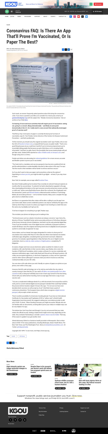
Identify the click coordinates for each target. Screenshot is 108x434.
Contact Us (62, 16)
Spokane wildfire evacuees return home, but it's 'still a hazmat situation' (64, 383)
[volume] (11, 11)
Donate (99, 4)
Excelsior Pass (43, 180)
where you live (25, 174)
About (45, 16)
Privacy (61, 408)
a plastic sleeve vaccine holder (49, 315)
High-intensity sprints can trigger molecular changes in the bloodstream (17, 368)
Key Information (43, 411)
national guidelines (41, 158)
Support (37, 16)
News (19, 16)
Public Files (41, 415)
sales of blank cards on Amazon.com (49, 152)
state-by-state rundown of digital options (38, 241)
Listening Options (64, 411)
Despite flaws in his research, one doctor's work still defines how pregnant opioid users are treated (41, 369)
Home (6, 16)
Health (8, 25)
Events (53, 16)
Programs (27, 16)
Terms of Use (42, 408)
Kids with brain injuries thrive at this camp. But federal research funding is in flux (90, 383)
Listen (12, 16)
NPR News (22, 336)
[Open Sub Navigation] (15, 16)
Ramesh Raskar (34, 192)
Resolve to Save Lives (26, 144)
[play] (7, 11)
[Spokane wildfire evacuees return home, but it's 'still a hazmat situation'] (66, 370)
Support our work (84, 408)
